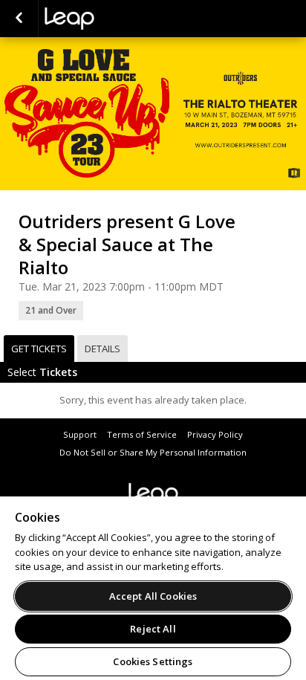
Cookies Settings (152, 661)
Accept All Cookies (153, 596)
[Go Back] (19, 18)
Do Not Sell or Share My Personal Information (153, 452)
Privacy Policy (215, 434)
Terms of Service (142, 434)
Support (80, 434)
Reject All (152, 628)
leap (119, 18)
